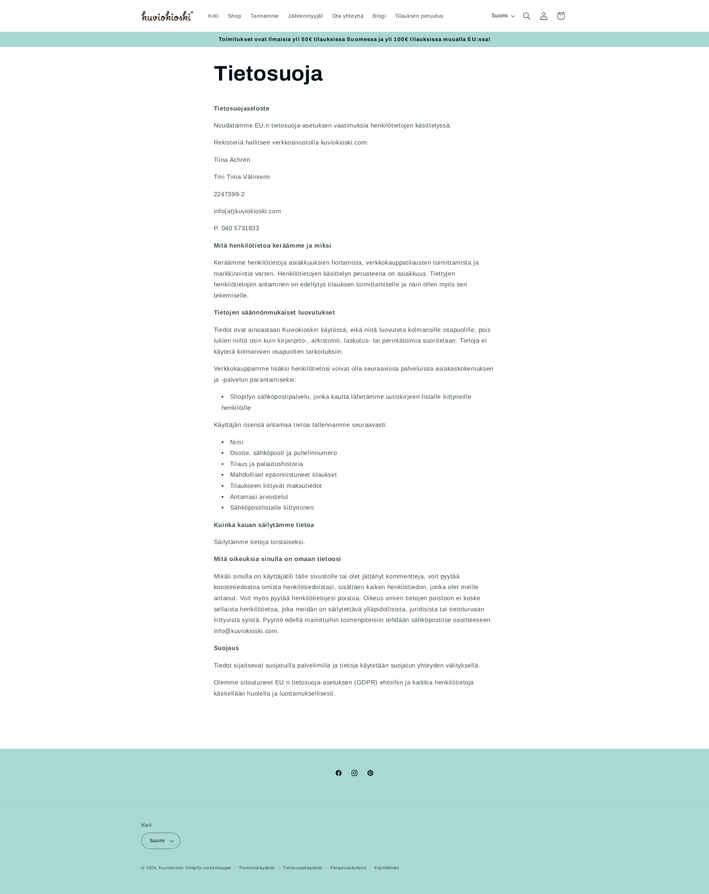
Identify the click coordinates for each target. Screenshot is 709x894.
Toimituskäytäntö (257, 868)
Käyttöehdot (386, 868)
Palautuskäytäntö (348, 868)
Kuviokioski (171, 868)
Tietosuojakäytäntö (302, 868)
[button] (526, 15)
